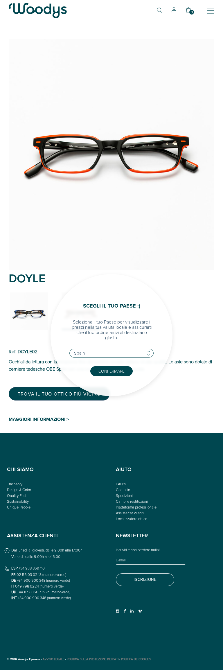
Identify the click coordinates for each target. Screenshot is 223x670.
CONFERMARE (111, 371)
